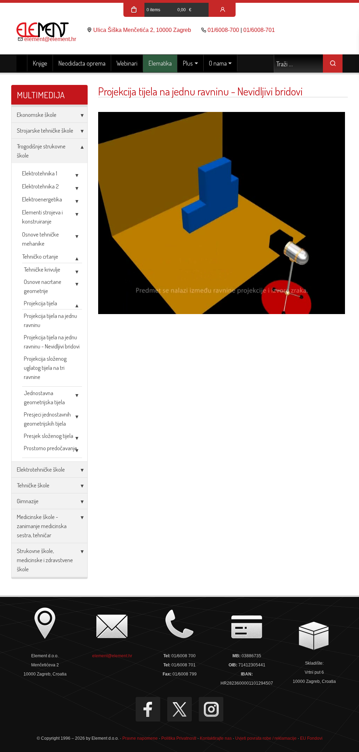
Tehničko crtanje (40, 256)
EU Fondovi (311, 738)
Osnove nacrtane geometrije (42, 286)
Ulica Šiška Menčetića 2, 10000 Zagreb (142, 30)
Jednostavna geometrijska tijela (44, 397)
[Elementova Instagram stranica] (211, 709)
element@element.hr (50, 39)
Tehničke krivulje (42, 269)
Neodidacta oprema (82, 63)
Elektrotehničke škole (41, 469)
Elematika (160, 63)
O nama (218, 63)
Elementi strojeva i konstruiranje (42, 216)
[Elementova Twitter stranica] (179, 709)
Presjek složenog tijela (48, 435)
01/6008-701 (259, 30)
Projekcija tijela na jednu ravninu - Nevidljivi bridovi (52, 341)
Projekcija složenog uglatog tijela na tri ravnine (45, 367)
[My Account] (223, 10)
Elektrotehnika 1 (39, 173)
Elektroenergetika (42, 199)
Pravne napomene (140, 738)
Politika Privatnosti (178, 738)
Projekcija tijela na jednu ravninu (50, 320)
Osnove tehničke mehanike (40, 239)
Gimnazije (28, 501)
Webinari (126, 63)
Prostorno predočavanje (50, 448)
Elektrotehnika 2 (40, 186)
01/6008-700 (223, 30)
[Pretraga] (333, 63)
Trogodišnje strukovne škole (41, 150)
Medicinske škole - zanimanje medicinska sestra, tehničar (42, 526)
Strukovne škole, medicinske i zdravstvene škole (45, 560)
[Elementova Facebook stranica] (148, 709)
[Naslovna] (21, 63)
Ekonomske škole (36, 114)
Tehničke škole (33, 485)
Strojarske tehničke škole (45, 130)
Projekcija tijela (40, 303)
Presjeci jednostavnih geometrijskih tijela (47, 419)
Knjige (40, 63)
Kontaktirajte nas (216, 738)
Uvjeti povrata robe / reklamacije (266, 738)
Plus (188, 63)
